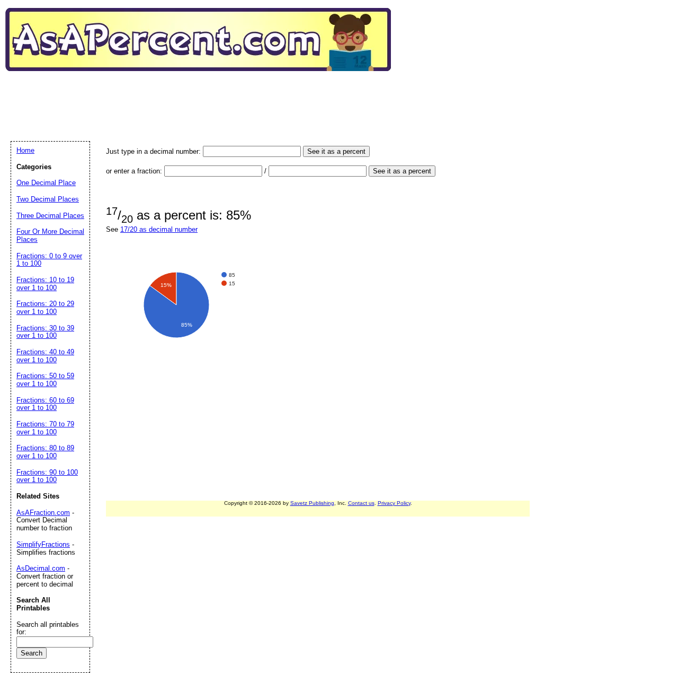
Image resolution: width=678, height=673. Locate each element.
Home (25, 150)
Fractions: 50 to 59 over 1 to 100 (45, 380)
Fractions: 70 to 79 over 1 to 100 (45, 428)
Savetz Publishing (312, 503)
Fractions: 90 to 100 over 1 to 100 (47, 476)
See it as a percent (336, 151)
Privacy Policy (394, 503)
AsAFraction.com (43, 513)
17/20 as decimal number (159, 229)
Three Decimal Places (50, 216)
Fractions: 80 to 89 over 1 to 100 (45, 452)
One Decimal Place (46, 183)
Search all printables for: (47, 628)
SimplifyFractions (43, 544)
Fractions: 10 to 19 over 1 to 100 (45, 284)
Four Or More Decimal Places (50, 235)
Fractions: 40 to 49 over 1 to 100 (45, 356)
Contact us (361, 503)
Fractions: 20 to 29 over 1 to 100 (45, 308)
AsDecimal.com (40, 568)
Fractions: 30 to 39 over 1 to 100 (45, 332)
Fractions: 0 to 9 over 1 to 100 (49, 260)
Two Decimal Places (47, 199)
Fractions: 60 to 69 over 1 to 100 (45, 404)
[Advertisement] (203, 95)
